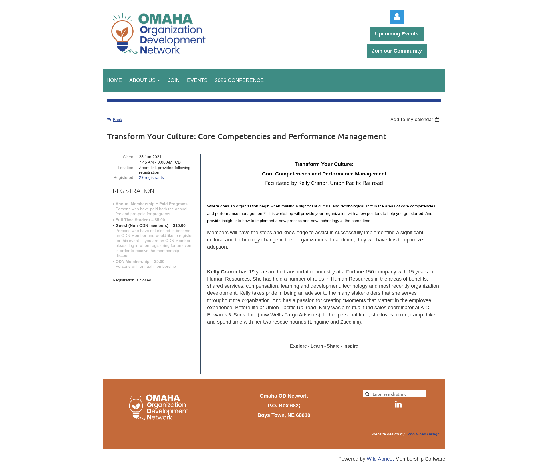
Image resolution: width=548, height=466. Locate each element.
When (128, 156)
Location (125, 167)
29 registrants (151, 177)
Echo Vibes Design (423, 434)
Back (117, 119)
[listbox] (415, 119)
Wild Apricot (380, 459)
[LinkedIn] (398, 404)
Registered (123, 177)
